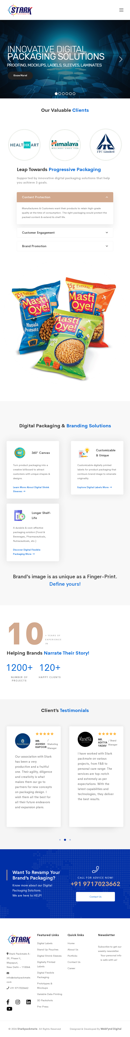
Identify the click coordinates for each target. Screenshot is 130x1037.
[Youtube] (9, 1008)
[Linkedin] (28, 1002)
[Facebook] (8, 1002)
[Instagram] (18, 1002)
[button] (60, 839)
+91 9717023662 (95, 884)
